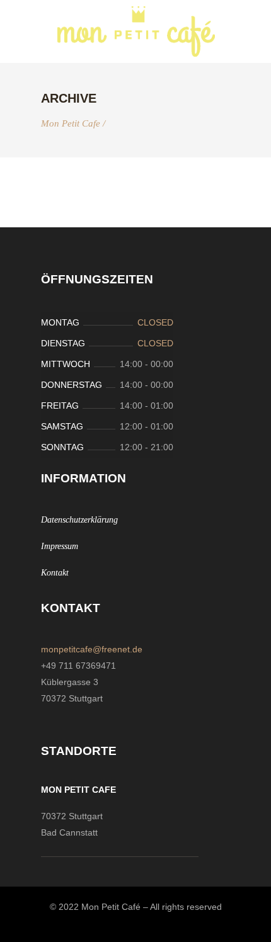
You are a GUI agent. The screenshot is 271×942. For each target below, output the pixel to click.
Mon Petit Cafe (70, 123)
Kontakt (55, 572)
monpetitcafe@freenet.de (91, 649)
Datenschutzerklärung (79, 520)
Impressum (59, 546)
